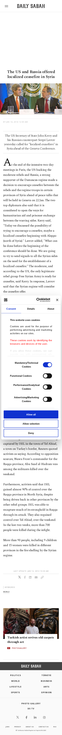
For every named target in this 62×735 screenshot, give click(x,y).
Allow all (31, 414)
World (15, 681)
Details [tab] (31, 308)
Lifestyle (15, 686)
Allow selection (31, 423)
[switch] (47, 375)
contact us (44, 727)
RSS (54, 727)
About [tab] (50, 308)
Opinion (46, 692)
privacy (17, 727)
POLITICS (15, 675)
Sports (15, 692)
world (6, 592)
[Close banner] (57, 300)
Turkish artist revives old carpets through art (30, 639)
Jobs (7, 727)
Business (46, 681)
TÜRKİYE (46, 675)
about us (30, 727)
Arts (46, 686)
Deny (31, 433)
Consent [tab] (11, 308)
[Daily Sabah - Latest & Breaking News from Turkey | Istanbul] (31, 6)
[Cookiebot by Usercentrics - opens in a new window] (37, 300)
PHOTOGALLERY (19, 648)
